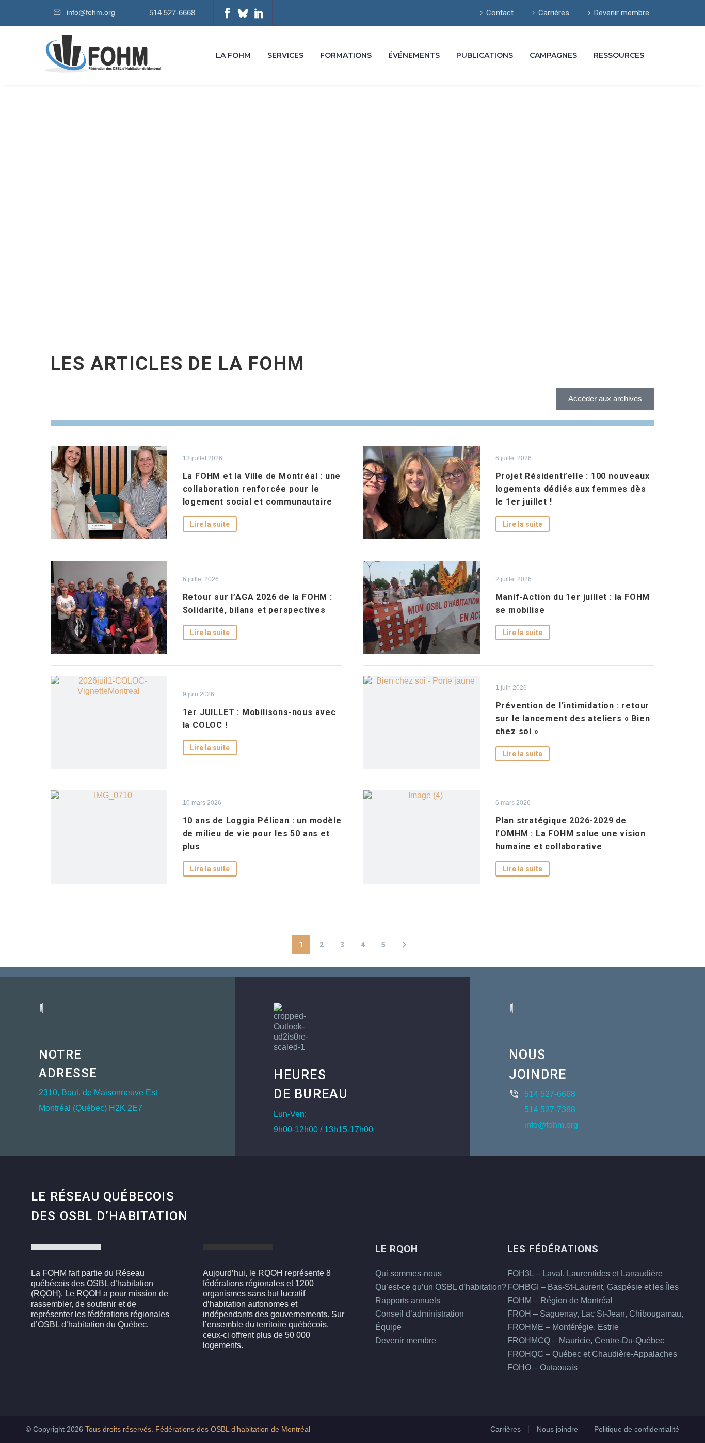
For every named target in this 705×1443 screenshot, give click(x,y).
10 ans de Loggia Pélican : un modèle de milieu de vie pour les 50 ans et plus (262, 833)
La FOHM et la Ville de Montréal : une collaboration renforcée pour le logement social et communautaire (262, 489)
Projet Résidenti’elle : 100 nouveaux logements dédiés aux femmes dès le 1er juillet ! (572, 489)
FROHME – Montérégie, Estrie (563, 1327)
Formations (346, 55)
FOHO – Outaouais (542, 1367)
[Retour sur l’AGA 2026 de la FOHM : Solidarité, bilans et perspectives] (109, 607)
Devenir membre (621, 13)
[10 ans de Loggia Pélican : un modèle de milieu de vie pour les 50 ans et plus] (109, 836)
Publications (484, 55)
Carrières (553, 13)
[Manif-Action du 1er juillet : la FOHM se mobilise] (421, 607)
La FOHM (233, 55)
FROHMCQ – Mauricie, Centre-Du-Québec (585, 1340)
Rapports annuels (407, 1300)
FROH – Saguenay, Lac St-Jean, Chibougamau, (595, 1313)
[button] (404, 944)
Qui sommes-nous (408, 1273)
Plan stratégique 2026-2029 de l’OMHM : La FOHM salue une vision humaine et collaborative (570, 833)
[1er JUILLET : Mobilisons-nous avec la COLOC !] (109, 722)
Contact (500, 13)
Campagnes (553, 55)
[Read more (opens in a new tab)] (171, 13)
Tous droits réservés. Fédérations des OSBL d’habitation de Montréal (197, 1429)
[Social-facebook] (227, 13)
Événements (414, 55)
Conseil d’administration (419, 1313)
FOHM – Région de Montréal (560, 1300)
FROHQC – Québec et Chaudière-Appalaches (592, 1354)
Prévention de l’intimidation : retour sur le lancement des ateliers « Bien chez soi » (572, 718)
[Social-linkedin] (259, 13)
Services (285, 55)
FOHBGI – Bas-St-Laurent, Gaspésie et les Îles (593, 1287)
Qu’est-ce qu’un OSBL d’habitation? (440, 1287)
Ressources (619, 55)
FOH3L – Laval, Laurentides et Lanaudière (585, 1273)
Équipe (388, 1327)
